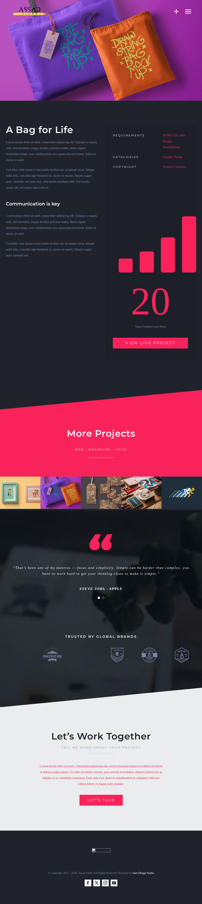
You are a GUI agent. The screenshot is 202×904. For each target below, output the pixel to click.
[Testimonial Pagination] (99, 598)
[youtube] (114, 883)
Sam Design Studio (143, 873)
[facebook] (88, 883)
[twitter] (96, 883)
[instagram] (105, 883)
